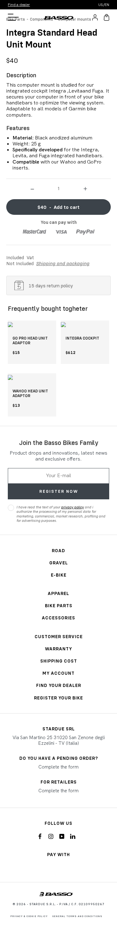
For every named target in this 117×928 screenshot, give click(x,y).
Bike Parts (58, 605)
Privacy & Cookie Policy (29, 916)
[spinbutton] (59, 188)
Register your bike (58, 698)
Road (58, 550)
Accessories (58, 618)
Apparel (58, 593)
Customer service (59, 636)
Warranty (58, 649)
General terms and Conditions (77, 916)
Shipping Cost (58, 661)
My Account (58, 673)
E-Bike (58, 575)
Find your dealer (58, 685)
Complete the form (58, 767)
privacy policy (72, 507)
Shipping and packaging (63, 263)
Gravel (58, 563)
